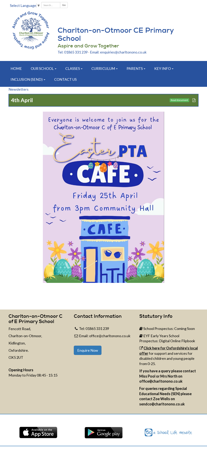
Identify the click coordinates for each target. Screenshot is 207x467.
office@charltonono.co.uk (109, 336)
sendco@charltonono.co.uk (162, 404)
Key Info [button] (162, 68)
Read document (179, 100)
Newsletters (18, 89)
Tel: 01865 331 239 (73, 52)
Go (63, 4)
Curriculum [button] (103, 68)
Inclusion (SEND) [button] (27, 79)
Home (16, 68)
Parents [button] (135, 68)
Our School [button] (42, 68)
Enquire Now (87, 350)
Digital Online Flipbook (177, 341)
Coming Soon (184, 328)
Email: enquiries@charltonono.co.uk (118, 52)
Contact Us (65, 79)
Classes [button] (72, 68)
